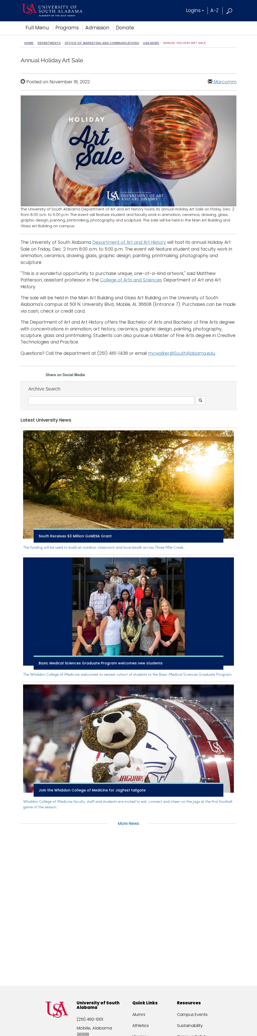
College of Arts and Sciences (131, 280)
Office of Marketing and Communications (102, 42)
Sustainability (190, 1025)
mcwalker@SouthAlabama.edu (181, 353)
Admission (97, 27)
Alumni (138, 1014)
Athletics (140, 1025)
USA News (151, 42)
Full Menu (37, 27)
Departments (49, 42)
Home (29, 42)
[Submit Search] (201, 400)
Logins (193, 10)
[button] (229, 10)
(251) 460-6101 (90, 1019)
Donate (125, 27)
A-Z (214, 10)
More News (128, 823)
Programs (67, 27)
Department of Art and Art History (129, 242)
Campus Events (192, 1014)
